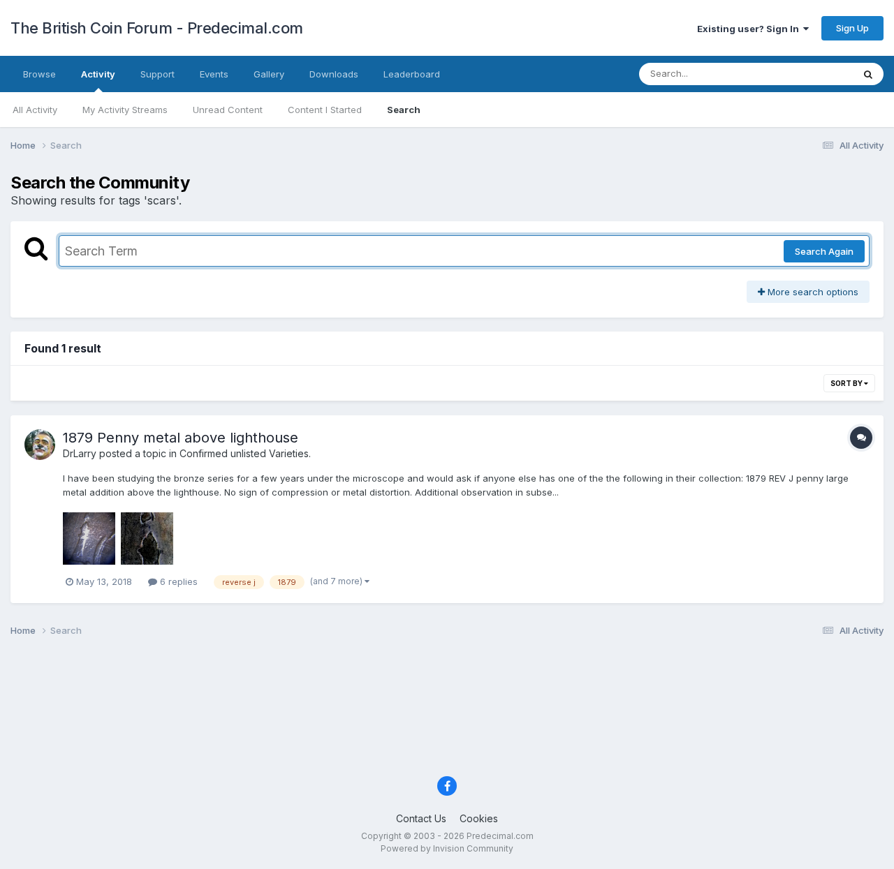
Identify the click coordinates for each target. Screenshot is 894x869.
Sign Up (852, 28)
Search (403, 109)
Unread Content (228, 109)
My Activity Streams (125, 109)
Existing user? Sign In (750, 28)
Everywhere (809, 73)
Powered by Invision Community (447, 848)
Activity (98, 74)
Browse (39, 74)
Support (157, 74)
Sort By (847, 383)
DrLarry (79, 453)
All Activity (35, 109)
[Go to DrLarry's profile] (39, 444)
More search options (811, 291)
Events (214, 74)
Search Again (824, 251)
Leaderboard (411, 74)
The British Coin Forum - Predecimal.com (156, 28)
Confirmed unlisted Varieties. (245, 453)
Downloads (333, 74)
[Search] (868, 74)
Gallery (269, 74)
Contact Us (421, 818)
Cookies (479, 818)
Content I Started (325, 109)
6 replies (177, 581)
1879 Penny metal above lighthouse (180, 437)
